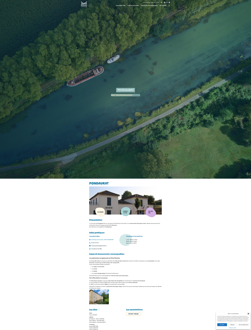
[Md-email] (161, 2)
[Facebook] (164, 2)
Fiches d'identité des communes (124, 95)
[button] (248, 313)
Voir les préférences (243, 324)
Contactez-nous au (151, 2)
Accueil (113, 95)
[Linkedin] (169, 2)
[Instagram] (167, 2)
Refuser (232, 324)
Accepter (222, 324)
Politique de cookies (232, 327)
